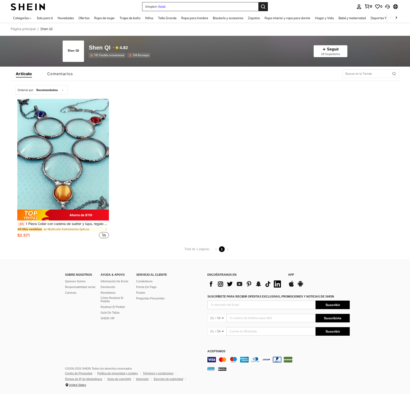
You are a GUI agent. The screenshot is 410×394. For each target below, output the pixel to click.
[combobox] (41, 90)
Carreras (70, 292)
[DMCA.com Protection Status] (222, 369)
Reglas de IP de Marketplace (83, 379)
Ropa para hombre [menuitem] (194, 18)
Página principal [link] (23, 29)
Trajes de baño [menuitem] (130, 18)
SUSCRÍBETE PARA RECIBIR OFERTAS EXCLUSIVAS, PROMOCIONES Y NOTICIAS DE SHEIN (270, 296)
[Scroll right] (396, 18)
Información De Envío (114, 281)
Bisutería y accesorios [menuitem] (228, 18)
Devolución (108, 287)
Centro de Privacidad (78, 373)
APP (291, 274)
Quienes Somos (75, 281)
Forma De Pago (146, 287)
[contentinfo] (278, 359)
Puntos (140, 292)
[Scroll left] (390, 18)
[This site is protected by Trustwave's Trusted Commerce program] (210, 369)
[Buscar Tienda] (394, 74)
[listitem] (108, 55)
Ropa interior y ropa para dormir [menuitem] (287, 18)
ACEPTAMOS (216, 351)
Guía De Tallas (110, 312)
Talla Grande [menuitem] (167, 18)
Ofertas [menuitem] (84, 18)
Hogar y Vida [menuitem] (324, 18)
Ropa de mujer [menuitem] (104, 18)
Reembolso (108, 292)
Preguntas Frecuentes (150, 298)
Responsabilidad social (80, 287)
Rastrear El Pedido (113, 307)
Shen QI (100, 48)
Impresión (142, 379)
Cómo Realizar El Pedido (112, 299)
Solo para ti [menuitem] (45, 18)
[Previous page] (216, 249)
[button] (387, 6)
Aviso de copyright (119, 379)
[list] (245, 284)
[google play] (300, 286)
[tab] (24, 74)
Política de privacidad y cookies (117, 373)
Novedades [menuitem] (66, 18)
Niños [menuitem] (149, 18)
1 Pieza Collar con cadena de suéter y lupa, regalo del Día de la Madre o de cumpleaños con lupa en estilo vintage (63, 224)
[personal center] (359, 6)
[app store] (291, 286)
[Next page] (227, 249)
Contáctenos (144, 281)
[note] (63, 215)
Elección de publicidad (168, 379)
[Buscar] (263, 6)
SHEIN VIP (108, 318)
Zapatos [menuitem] (254, 18)
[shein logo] (28, 6)
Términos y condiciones (158, 373)
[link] (368, 6)
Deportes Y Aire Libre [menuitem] (386, 18)
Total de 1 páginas (197, 249)
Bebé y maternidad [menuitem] (352, 18)
